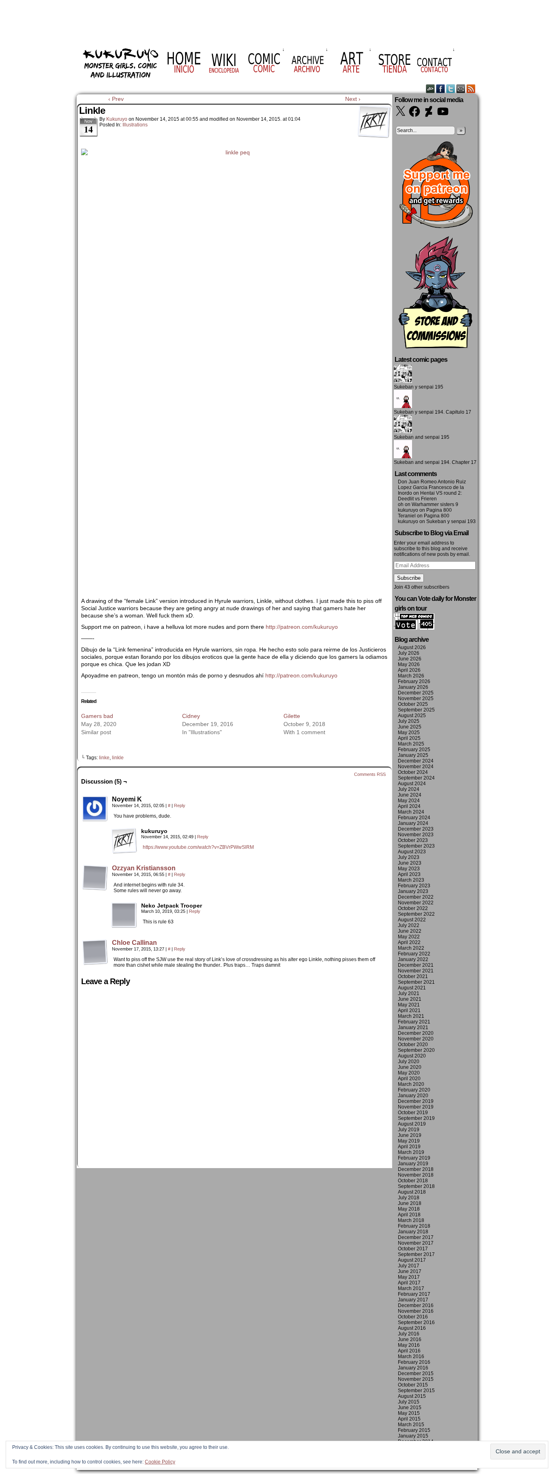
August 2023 (412, 851)
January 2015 (413, 1436)
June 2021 (409, 999)
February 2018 (414, 1226)
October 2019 (413, 1112)
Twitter (451, 88)
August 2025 (412, 715)
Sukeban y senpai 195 (418, 387)
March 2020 (411, 1084)
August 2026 (412, 647)
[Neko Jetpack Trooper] (124, 915)
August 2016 (412, 1328)
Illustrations (135, 125)
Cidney (191, 716)
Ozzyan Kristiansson (144, 868)
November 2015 (416, 1379)
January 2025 (413, 755)
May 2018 (409, 1209)
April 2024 (409, 806)
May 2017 (409, 1277)
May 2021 (409, 1005)
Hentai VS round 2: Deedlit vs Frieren (430, 496)
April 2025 (409, 738)
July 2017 (408, 1266)
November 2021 (416, 971)
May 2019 (409, 1141)
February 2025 (414, 749)
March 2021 (411, 1016)
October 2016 (413, 1317)
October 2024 (413, 772)
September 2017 (416, 1254)
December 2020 (416, 1033)
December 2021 (416, 965)
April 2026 (409, 670)
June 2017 (409, 1271)
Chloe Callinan (134, 942)
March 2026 (411, 676)
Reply (179, 805)
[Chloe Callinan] (95, 963)
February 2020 (414, 1090)
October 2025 (413, 704)
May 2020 (409, 1073)
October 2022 (413, 908)
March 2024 (411, 812)
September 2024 (416, 778)
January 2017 (413, 1300)
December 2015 (416, 1373)
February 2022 (414, 954)
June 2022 (409, 931)
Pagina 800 (439, 510)
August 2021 (412, 988)
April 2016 (409, 1351)
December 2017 (416, 1237)
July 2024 (408, 789)
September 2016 (416, 1322)
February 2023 (414, 886)
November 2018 (416, 1175)
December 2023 (416, 829)
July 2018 (408, 1198)
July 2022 (408, 925)
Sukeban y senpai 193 (451, 521)
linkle (118, 757)
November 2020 (416, 1039)
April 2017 (409, 1283)
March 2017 (411, 1288)
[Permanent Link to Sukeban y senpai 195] (403, 381)
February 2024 (414, 817)
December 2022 (416, 897)
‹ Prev (116, 99)
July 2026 (408, 653)
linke (104, 757)
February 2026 (414, 681)
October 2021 (413, 976)
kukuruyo (116, 119)
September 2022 (416, 914)
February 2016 (414, 1362)
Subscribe (409, 578)
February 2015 (414, 1430)
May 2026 (409, 664)
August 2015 (412, 1396)
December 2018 (416, 1169)
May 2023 (409, 869)
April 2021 (409, 1010)
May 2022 (409, 937)
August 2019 (412, 1124)
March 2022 (411, 948)
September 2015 (416, 1390)
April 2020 (409, 1078)
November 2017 (416, 1243)
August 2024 (412, 783)
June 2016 (409, 1339)
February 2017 (414, 1294)
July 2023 (408, 857)
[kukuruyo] (124, 841)
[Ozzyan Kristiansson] (95, 888)
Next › (353, 99)
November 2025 (416, 698)
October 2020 (413, 1044)
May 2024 (409, 800)
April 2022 (409, 942)
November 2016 (416, 1311)
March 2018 (411, 1220)
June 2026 (409, 659)
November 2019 (416, 1107)
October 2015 (413, 1385)
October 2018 (413, 1180)
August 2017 (412, 1260)
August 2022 (412, 920)
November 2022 (416, 903)
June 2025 (409, 727)
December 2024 (416, 761)
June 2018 (409, 1203)
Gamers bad (97, 716)
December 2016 (416, 1305)
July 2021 (408, 993)
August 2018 (412, 1192)
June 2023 (409, 863)
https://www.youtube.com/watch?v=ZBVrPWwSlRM (198, 847)
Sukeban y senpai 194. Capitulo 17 (432, 412)
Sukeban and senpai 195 (421, 437)
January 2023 (413, 891)
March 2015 (411, 1424)
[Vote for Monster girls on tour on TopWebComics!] (414, 628)
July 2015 (408, 1402)
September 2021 (416, 982)
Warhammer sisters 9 (435, 504)
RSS (471, 88)
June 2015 (409, 1407)
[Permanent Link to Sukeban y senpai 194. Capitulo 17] (403, 406)
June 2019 (409, 1135)
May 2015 (409, 1413)
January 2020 (413, 1095)
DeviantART (430, 88)
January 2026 (413, 687)
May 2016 (409, 1345)
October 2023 (413, 840)
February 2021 (414, 1022)
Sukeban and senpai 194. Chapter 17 (435, 462)
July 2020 (408, 1061)
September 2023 (416, 846)
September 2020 (416, 1050)
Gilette (291, 716)
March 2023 (411, 880)
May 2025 (409, 732)
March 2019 (411, 1152)
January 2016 (413, 1368)
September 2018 (416, 1186)
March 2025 (411, 744)
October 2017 (413, 1249)
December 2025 (416, 693)
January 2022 (413, 959)
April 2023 (409, 874)
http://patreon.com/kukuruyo (302, 627)
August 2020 (412, 1056)
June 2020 (409, 1067)
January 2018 (413, 1232)
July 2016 (408, 1334)
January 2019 (413, 1163)
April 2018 (409, 1215)
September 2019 (416, 1118)
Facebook (441, 88)
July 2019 (408, 1129)
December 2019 (416, 1101)
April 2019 (409, 1146)
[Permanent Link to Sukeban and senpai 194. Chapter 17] (403, 456)
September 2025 (416, 710)
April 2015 (409, 1419)
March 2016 (411, 1356)
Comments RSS (370, 774)
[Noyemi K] (95, 809)
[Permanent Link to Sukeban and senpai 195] (403, 431)
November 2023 (416, 834)
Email (461, 88)
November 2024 (416, 766)
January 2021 (413, 1027)
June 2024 (409, 795)
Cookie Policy (160, 1462)
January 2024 (413, 823)
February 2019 (414, 1158)
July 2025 (408, 721)
